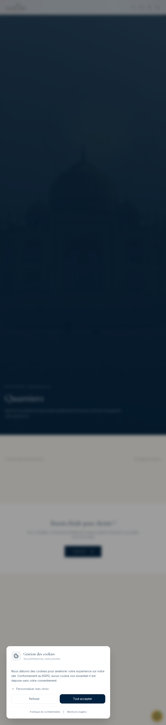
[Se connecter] (149, 7)
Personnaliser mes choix (32, 689)
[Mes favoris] (141, 7)
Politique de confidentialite (45, 712)
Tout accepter (82, 699)
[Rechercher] (133, 7)
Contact (80, 551)
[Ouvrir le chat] (157, 716)
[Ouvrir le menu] (157, 7)
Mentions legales (77, 712)
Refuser (34, 699)
